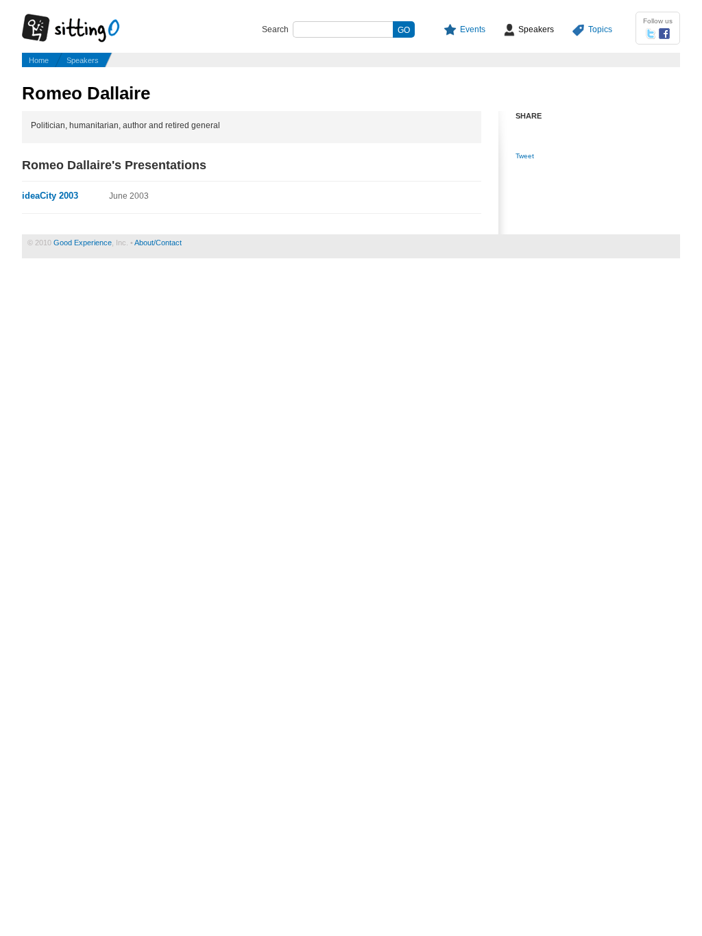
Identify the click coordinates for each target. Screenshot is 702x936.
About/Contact (158, 242)
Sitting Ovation (83, 28)
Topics (600, 29)
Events (472, 29)
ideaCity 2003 (50, 195)
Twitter (650, 33)
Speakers (536, 29)
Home (39, 60)
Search (275, 29)
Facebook (664, 33)
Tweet (525, 156)
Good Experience (82, 242)
